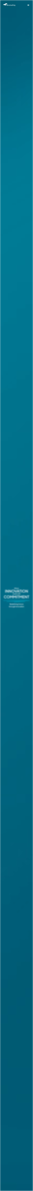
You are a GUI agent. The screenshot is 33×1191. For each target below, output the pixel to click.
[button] (28, 5)
